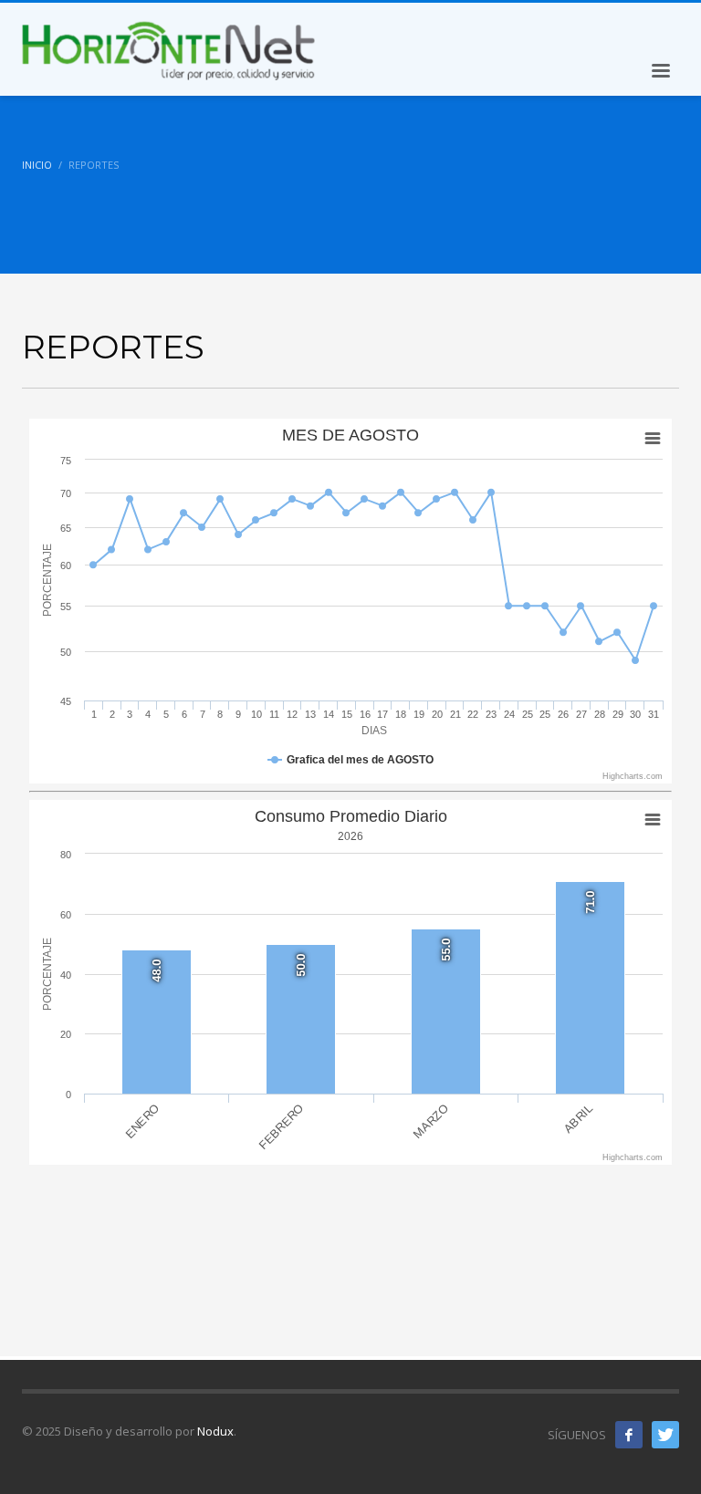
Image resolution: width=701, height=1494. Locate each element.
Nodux (215, 1431)
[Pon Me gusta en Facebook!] (629, 1434)
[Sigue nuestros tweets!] (665, 1434)
